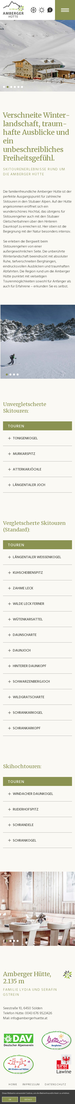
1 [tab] (4, 87)
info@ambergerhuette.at (29, 1018)
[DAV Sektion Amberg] (18, 1040)
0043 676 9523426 (38, 1013)
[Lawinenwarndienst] (64, 1064)
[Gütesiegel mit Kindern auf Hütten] (18, 1064)
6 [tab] (22, 87)
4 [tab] (15, 87)
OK (10, 1099)
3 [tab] (11, 87)
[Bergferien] (56, 1040)
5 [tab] (18, 87)
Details (28, 1099)
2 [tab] (8, 87)
